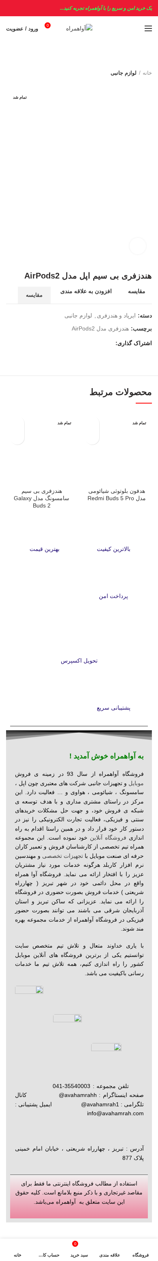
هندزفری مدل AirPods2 (100, 328)
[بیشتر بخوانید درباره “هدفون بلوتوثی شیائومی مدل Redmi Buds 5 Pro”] (92, 437)
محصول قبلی (26, 73)
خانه (147, 73)
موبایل (136, 783)
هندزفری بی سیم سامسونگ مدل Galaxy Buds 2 (41, 498)
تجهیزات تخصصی (62, 856)
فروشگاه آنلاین (108, 837)
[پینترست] (88, 343)
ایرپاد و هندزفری (116, 315)
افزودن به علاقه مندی (86, 291)
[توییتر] (97, 343)
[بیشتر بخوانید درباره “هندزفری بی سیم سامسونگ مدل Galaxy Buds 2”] (17, 437)
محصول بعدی (10, 73)
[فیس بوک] (107, 343)
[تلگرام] (70, 343)
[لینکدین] (79, 343)
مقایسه (136, 291)
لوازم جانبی (124, 73)
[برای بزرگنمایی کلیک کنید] (138, 246)
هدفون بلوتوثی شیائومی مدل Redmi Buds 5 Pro (117, 494)
